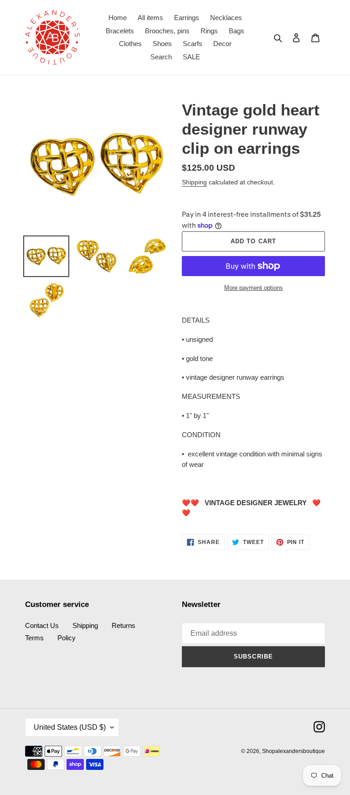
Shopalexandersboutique (293, 751)
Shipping (194, 182)
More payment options (253, 287)
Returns (123, 625)
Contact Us (42, 625)
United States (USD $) (70, 727)
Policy (66, 638)
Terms (34, 638)
